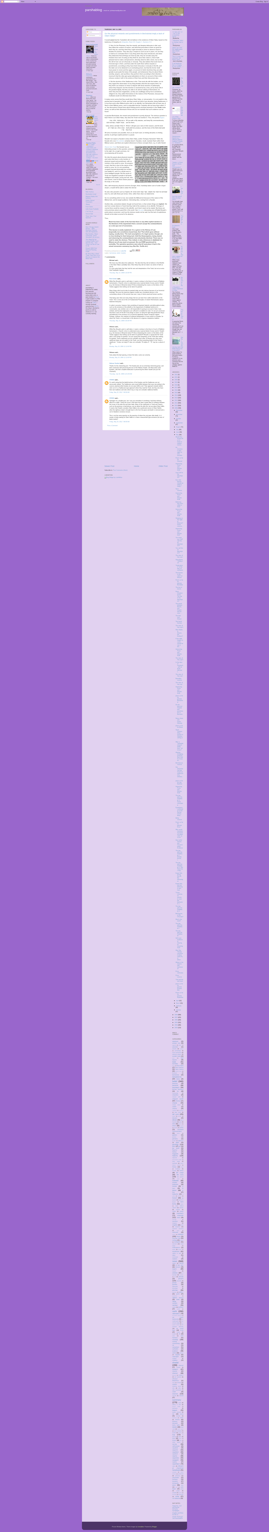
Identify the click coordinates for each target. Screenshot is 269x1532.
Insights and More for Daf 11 (177, 1513)
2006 (176, 1020)
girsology (175, 1144)
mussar (179, 1249)
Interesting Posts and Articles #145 (179, 690)
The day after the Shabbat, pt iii (179, 908)
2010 (176, 405)
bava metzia (179, 1069)
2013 (176, 398)
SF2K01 (111, 380)
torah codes (180, 1429)
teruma (177, 1419)
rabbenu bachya (177, 1297)
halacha (175, 1156)
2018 (176, 385)
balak (174, 1062)
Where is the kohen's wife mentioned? (179, 965)
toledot (174, 1427)
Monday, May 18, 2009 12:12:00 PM (120, 346)
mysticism (175, 1251)
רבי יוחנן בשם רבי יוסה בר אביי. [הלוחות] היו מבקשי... (177, 34)
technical (174, 1417)
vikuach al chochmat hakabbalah (177, 1468)
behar (178, 1079)
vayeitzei (175, 1452)
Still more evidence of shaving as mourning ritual (179, 942)
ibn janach (180, 1176)
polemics (174, 1292)
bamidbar (175, 1064)
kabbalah (175, 1180)
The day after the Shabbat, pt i (179, 933)
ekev (173, 1124)
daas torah (178, 1112)
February (178, 1006)
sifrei (179, 1388)
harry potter (176, 1161)
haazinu (174, 1150)
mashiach (180, 1213)
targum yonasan (176, 1412)
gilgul (177, 1142)
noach (174, 1269)
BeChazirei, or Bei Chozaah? (179, 915)
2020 (176, 379)
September (179, 423)
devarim (174, 1118)
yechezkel (180, 1473)
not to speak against (96, 119)
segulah (177, 1354)
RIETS (96, 306)
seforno (181, 1353)
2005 (176, 1022)
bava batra (180, 1065)
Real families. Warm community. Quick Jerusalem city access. (93, 235)
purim (178, 1294)
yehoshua (177, 1475)
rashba (174, 1307)
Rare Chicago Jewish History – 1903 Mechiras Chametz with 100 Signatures (92, 229)
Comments (91, 35)
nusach (174, 1271)
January (178, 1010)
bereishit (175, 1085)
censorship (175, 1093)
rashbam (180, 1307)
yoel (176, 1487)
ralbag (174, 1301)
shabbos (174, 1360)
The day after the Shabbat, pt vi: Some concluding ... (179, 800)
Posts (90, 32)
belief (118, 253)
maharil (178, 1209)
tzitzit (180, 1438)
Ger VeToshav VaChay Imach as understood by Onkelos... (179, 772)
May (177, 434)
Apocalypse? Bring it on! (179, 561)
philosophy (175, 1286)
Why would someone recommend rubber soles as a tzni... (179, 833)
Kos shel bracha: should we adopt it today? (179, 483)
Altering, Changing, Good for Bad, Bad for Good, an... (179, 756)
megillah (174, 1225)
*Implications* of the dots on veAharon (179, 568)
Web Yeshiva (90, 192)
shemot (174, 1373)
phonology (175, 1288)
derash (179, 1116)
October (178, 418)
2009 (176, 408)
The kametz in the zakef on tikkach (179, 575)
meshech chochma (177, 1228)
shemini (174, 1371)
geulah (174, 1140)
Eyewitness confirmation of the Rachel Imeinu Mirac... (179, 811)
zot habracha (176, 1498)
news (174, 1261)
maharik (181, 1207)
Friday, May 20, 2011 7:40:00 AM (119, 392)
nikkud (181, 1263)
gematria (175, 1139)
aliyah (180, 1045)
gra (180, 1146)
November (179, 414)
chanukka (175, 1095)
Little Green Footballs (92, 209)
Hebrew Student (114, 363)
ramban (175, 1305)
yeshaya (174, 1479)
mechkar (175, 1221)
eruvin (175, 1127)
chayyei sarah (177, 1099)
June (177, 432)
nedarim (174, 1259)
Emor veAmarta (179, 972)
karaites (123, 253)
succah (174, 1395)
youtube (174, 1492)
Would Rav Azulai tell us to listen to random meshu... (179, 441)
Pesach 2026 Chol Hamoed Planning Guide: (91, 250)
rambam (174, 1303)
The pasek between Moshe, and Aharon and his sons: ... (179, 608)
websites (174, 1472)
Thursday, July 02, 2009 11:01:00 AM (120, 374)
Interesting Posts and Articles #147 (179, 532)
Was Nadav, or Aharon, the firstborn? (179, 633)
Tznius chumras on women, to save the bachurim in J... (179, 898)
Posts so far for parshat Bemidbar (179, 582)
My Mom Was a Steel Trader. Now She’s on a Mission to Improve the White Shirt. (93, 256)
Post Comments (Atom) (120, 470)
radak (178, 1299)
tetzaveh (175, 1423)
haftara (174, 1152)
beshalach (175, 1087)
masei (181, 1211)
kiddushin (175, 1194)
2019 (176, 382)
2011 (176, 403)
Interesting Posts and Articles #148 (179, 512)
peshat (174, 1282)
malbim (174, 1211)
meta (178, 1230)
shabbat (174, 1358)
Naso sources (179, 489)
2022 (176, 374)
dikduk (174, 1120)
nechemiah (175, 1257)
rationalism (176, 1313)
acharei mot (176, 1043)
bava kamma (179, 1067)
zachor (180, 1492)
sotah (174, 1392)
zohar (177, 1496)
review (174, 1334)
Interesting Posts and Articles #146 (179, 652)
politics (181, 1292)
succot (181, 1395)
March (178, 1003)
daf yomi (175, 1114)
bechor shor (178, 1071)
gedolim (174, 1135)
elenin (180, 1123)
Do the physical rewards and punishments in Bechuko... (179, 710)
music (173, 1249)
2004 (176, 1025)
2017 (176, 387)
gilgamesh (180, 1140)
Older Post (163, 466)
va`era (174, 1444)
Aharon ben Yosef (111, 147)
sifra (173, 1388)
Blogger (154, 1526)
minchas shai (176, 1238)
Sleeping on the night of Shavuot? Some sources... (179, 522)
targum (174, 1410)
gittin (173, 1146)
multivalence (176, 1247)
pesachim (179, 1280)
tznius (174, 1440)
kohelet (179, 1196)
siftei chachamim (176, 1390)
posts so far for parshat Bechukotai (179, 699)
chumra (174, 1108)
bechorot (174, 1073)
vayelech (175, 1454)
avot (173, 1058)
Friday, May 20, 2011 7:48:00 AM (119, 421)
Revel (97, 297)
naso (173, 1255)
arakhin (181, 1048)
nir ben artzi (179, 1265)
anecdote (175, 1047)
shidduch (181, 1375)
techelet (178, 1416)
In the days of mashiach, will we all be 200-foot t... (179, 667)
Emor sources (179, 976)
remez (178, 1332)
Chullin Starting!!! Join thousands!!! (177, 1517)
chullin (174, 1106)
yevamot (175, 1481)
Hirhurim (89, 74)
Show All (98, 184)
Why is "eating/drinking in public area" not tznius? (179, 746)
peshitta (174, 1284)
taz (173, 1414)
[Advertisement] (122, 21)
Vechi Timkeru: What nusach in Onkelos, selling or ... (179, 734)
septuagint (175, 1356)
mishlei (181, 1240)
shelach (175, 1369)
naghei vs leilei (176, 1253)
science (175, 1351)
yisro (174, 1485)
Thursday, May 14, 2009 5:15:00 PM (120, 273)
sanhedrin (175, 1349)
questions (174, 1295)
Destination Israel (91, 194)
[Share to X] (135, 250)
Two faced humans (179, 622)
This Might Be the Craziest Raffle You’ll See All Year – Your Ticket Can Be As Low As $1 (92, 243)
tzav (173, 1438)
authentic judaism (176, 1054)
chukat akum (176, 1104)
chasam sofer (176, 1096)
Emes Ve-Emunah (92, 44)
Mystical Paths (91, 143)
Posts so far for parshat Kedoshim (179, 995)
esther (181, 1127)
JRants (88, 204)
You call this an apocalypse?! (179, 550)
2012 (176, 400)
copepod (174, 1110)
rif (179, 1334)
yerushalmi (175, 1477)
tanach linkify (176, 1406)
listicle (182, 1204)
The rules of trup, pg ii (179, 675)
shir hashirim (177, 1377)
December (179, 410)
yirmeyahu (175, 1483)
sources (175, 1394)
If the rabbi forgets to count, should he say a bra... (179, 642)
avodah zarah (176, 1056)
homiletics (177, 1168)
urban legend (176, 1442)
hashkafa (174, 1163)
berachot (175, 1083)
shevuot (174, 1375)
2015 (176, 392)
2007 (176, 1017)
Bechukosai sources (179, 763)
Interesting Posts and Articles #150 (179, 467)
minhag (174, 1240)
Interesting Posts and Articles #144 (179, 790)
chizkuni (178, 1101)
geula (88, 97)
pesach (180, 1278)
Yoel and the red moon (179, 980)
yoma (182, 1488)
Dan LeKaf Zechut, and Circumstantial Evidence (179, 844)
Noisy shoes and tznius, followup (179, 721)
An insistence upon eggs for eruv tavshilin (179, 451)
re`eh (181, 1330)
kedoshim (175, 1184)
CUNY (94, 302)
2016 (176, 390)
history (174, 1167)
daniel (173, 1116)
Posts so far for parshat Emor (179, 825)
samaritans (175, 1347)
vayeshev (175, 1458)
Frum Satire (89, 207)
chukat (174, 1103)
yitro (182, 1485)
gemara (174, 1137)
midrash (180, 1234)
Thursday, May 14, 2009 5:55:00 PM (120, 320)
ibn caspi (179, 1172)
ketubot (174, 1186)
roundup (175, 1339)
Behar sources (179, 818)
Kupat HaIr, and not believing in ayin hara (179, 887)
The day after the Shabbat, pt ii (179, 926)
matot (178, 1217)
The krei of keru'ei (179, 588)
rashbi (178, 1309)
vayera (174, 1456)
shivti (173, 1382)
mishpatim (177, 1242)
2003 (176, 1027)
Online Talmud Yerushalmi (90, 201)
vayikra (174, 1462)
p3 (175, 1276)
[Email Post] (130, 251)
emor (174, 1126)
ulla (180, 1440)
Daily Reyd (89, 75)
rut (173, 1345)
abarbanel (175, 1041)
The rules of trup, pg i (179, 683)
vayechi (175, 1450)
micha (173, 1234)
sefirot (174, 1353)
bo (178, 1091)
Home (136, 466)
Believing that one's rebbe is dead (179, 504)
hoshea (174, 1170)
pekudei (181, 1276)
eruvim (181, 1125)
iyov (178, 1178)
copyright (181, 1110)
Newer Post (109, 466)
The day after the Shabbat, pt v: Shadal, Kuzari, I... (179, 855)
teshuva (174, 1421)
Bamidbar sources (179, 679)
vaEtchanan (176, 1446)
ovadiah (181, 1274)
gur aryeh (175, 1148)
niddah (174, 1263)
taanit (179, 1402)
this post (141, 210)
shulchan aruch (176, 1386)
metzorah (175, 1232)
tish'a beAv (176, 1425)
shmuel (179, 1382)
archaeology (178, 1050)
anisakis (174, 1048)
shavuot (181, 1365)
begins (162, 117)
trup (173, 1435)
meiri (182, 1225)
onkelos (175, 1273)
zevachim (180, 1494)
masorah (180, 1215)
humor (181, 1170)
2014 (176, 395)
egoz (180, 1122)
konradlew (141, 1526)
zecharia (174, 1494)
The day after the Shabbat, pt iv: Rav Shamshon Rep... (179, 866)
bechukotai (112, 253)
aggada (174, 1045)
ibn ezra (180, 1175)
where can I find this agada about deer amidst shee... (177, 50)
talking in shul (176, 1404)
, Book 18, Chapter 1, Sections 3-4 (136, 42)
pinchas (175, 1290)
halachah (174, 1157)
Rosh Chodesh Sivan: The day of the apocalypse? (179, 596)
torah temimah (177, 1431)
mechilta (174, 1219)
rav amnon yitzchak (177, 1315)
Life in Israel (90, 115)
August (178, 427)
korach (174, 1198)
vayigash (175, 1460)
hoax (182, 1167)
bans (173, 1065)
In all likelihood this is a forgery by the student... (177, 65)
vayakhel (175, 1448)
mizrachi (174, 1244)
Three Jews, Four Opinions (91, 217)
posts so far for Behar (179, 726)
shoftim (174, 1384)
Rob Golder (113, 279)
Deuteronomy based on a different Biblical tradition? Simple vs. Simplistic (177, 140)
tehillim (181, 1417)
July (177, 429)
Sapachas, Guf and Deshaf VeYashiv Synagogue (176, 1508)
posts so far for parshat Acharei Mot (179, 987)
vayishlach (176, 1464)
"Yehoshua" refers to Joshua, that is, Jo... (177, 42)
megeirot (174, 1223)
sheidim (178, 1367)
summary (176, 1400)
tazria (181, 1414)
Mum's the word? (179, 920)
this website (120, 141)
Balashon (89, 95)
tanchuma (174, 1408)
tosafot (174, 1432)
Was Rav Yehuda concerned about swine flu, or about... (179, 955)
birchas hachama (177, 1089)
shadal (175, 1362)
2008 (176, 1014)
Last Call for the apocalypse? (179, 475)
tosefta (180, 1432)
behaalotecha (176, 1077)
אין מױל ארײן (89, 211)
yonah (177, 1490)
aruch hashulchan (177, 1052)
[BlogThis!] (133, 250)
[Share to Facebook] (137, 250)
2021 (176, 377)
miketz (178, 1236)
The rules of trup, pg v (179, 556)
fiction (178, 1133)
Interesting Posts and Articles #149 (179, 496)
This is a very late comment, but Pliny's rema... (177, 58)
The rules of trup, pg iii (179, 658)
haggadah (175, 1154)
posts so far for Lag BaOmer (179, 782)
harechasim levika (176, 1159)
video (173, 1466)
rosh (173, 1335)
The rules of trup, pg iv (179, 626)
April (177, 1000)
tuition (179, 1436)
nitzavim (177, 1267)
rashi (174, 1311)
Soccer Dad (89, 214)
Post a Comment (112, 425)
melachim (177, 1226)
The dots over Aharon (178, 617)
